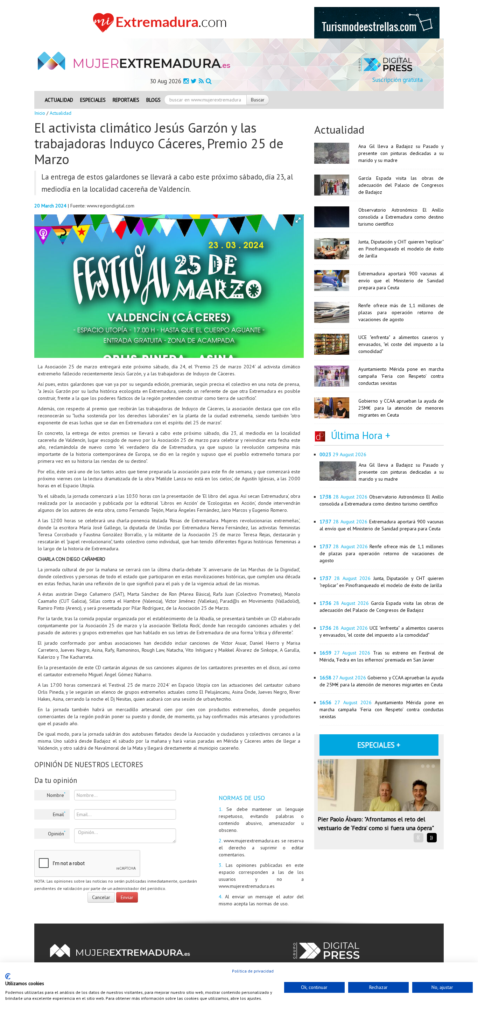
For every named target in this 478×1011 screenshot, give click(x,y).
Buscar (258, 100)
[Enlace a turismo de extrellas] (377, 22)
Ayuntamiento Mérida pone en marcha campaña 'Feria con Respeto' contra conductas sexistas (401, 376)
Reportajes (126, 100)
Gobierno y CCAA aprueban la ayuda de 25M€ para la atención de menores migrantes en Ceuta (401, 408)
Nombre (56, 794)
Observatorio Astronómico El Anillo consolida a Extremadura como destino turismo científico (401, 217)
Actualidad (59, 100)
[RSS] (201, 81)
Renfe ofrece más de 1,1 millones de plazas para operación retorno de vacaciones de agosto (401, 312)
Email (59, 814)
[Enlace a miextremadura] (161, 22)
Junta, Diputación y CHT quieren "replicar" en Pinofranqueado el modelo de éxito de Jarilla (401, 249)
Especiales (93, 100)
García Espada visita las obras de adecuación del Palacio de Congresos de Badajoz (401, 185)
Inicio (39, 113)
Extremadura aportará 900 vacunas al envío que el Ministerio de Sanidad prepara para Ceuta (401, 280)
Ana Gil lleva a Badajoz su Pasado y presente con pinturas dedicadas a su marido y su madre (401, 153)
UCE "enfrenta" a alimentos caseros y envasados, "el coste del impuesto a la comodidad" (401, 344)
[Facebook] (186, 81)
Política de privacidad (253, 971)
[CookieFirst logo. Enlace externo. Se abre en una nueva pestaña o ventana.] (7, 976)
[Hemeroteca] (209, 81)
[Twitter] (194, 81)
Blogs (153, 100)
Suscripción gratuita (397, 80)
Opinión (56, 833)
